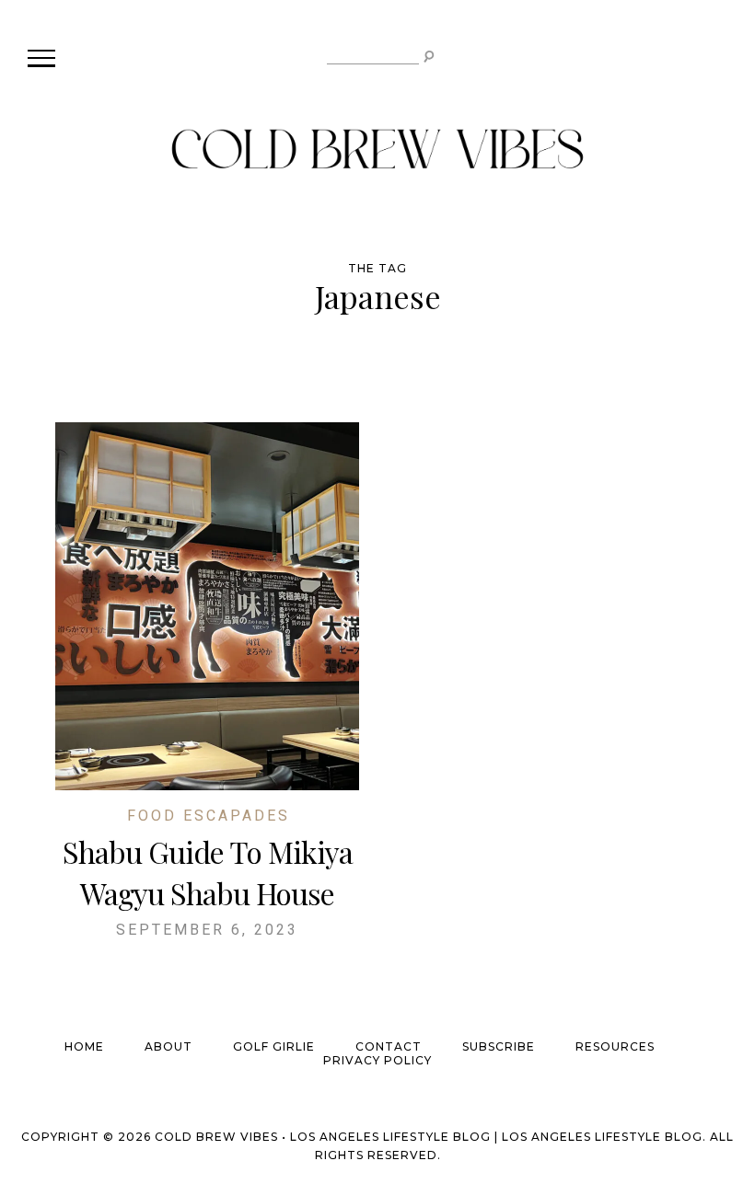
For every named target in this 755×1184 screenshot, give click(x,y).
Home (84, 1046)
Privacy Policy (377, 1060)
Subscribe (498, 1046)
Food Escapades (208, 816)
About (168, 1046)
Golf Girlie (274, 1046)
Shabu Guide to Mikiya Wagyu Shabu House (208, 872)
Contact (388, 1046)
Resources (615, 1046)
